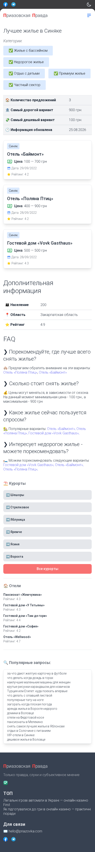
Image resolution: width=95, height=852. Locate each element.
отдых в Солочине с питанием (29, 730)
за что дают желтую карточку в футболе (36, 673)
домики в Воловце (20, 713)
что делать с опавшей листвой (29, 695)
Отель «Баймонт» (25, 154)
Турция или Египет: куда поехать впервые (37, 691)
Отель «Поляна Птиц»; (20, 469)
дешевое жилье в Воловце (26, 739)
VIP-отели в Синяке (20, 735)
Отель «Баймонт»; (61, 429)
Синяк (13, 146)
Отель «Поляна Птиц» (30, 198)
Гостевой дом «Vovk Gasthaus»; (53, 433)
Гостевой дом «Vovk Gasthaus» (39, 243)
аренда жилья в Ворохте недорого (32, 708)
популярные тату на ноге (25, 700)
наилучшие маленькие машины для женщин (38, 682)
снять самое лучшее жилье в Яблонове (36, 726)
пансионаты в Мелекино (25, 722)
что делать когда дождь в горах (30, 678)
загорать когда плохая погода (29, 704)
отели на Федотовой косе (25, 717)
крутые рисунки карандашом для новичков (38, 686)
